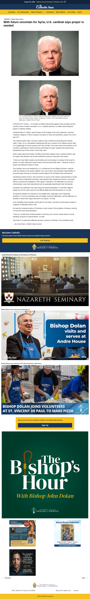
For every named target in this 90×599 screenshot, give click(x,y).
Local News (11, 12)
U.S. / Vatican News (23, 12)
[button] (45, 281)
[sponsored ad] (22, 533)
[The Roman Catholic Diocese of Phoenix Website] (45, 247)
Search (79, 12)
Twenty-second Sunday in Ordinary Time (49, 2)
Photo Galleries (60, 12)
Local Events (50, 12)
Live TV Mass (71, 12)
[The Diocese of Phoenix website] (45, 585)
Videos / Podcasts (36, 12)
